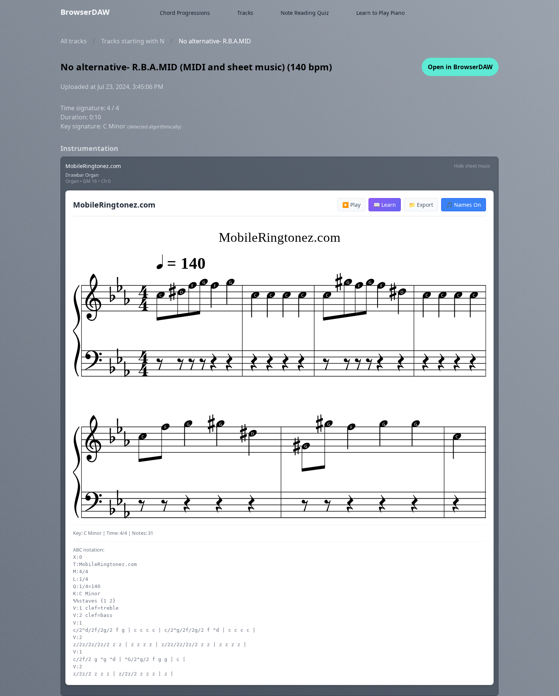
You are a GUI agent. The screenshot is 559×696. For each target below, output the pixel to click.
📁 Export (421, 204)
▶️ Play (351, 204)
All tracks (73, 41)
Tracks (245, 12)
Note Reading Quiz (305, 12)
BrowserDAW (85, 12)
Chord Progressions (185, 12)
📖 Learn (384, 204)
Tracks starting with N (132, 41)
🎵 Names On (463, 204)
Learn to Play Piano (380, 12)
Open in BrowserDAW (460, 67)
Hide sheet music (472, 166)
